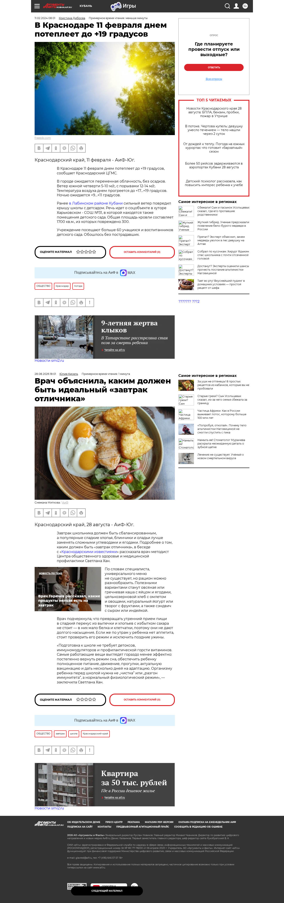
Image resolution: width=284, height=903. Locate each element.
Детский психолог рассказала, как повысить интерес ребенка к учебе (214, 183)
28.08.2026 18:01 (45, 374)
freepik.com (43, 138)
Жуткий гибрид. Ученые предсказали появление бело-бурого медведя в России (223, 225)
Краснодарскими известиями (89, 552)
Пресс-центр (113, 822)
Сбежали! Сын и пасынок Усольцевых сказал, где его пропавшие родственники (223, 211)
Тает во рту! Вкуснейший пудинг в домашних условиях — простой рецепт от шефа (221, 284)
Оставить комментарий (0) (142, 252)
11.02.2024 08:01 (45, 18)
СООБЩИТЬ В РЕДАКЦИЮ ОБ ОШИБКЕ (198, 826)
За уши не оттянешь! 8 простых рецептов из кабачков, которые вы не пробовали (223, 385)
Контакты (104, 826)
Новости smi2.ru (49, 360)
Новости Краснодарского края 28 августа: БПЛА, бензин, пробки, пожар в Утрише (214, 112)
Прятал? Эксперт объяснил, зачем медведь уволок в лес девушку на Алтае (221, 240)
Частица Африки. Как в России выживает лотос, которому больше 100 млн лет (221, 414)
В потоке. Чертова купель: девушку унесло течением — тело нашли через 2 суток (214, 130)
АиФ (65, 502)
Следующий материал (106, 890)
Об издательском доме (83, 822)
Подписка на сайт (80, 826)
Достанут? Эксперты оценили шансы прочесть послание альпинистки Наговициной (223, 269)
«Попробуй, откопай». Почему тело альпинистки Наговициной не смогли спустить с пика (222, 429)
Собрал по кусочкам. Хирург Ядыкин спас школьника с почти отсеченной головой (223, 255)
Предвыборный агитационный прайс (142, 826)
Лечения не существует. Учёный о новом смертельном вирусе (220, 456)
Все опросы (214, 79)
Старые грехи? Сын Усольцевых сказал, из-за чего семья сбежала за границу (222, 399)
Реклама (134, 822)
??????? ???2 (188, 301)
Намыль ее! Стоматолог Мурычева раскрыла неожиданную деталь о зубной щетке (221, 443)
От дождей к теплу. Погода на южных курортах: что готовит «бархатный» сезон (214, 147)
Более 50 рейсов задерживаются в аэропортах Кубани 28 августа (214, 165)
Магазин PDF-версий (159, 822)
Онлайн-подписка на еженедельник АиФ (207, 822)
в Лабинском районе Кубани (96, 203)
